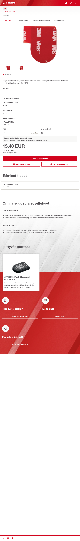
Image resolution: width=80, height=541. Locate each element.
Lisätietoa (6, 88)
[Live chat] (12, 538)
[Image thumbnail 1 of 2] (8, 68)
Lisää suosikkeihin (23, 164)
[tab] (8, 20)
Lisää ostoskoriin (41, 158)
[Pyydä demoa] (8, 538)
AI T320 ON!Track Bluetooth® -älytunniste (17, 278)
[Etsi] (75, 3)
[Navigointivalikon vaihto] (3, 3)
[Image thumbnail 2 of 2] (21, 68)
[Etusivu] (11, 3)
